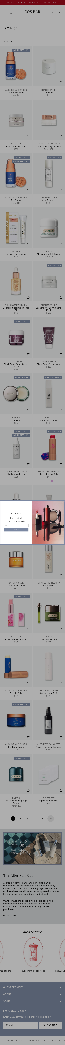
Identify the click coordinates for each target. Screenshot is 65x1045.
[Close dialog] (63, 502)
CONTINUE (16, 529)
